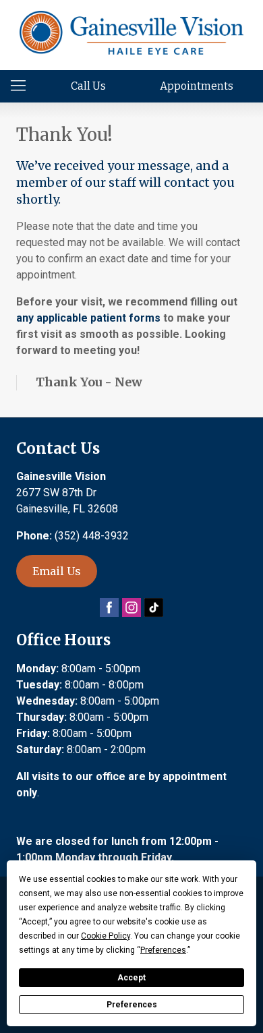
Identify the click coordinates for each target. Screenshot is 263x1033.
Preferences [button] (163, 950)
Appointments (196, 86)
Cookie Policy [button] (105, 936)
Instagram (131, 607)
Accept (131, 977)
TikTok (153, 607)
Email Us (56, 571)
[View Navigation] (23, 86)
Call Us (88, 86)
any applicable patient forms (88, 318)
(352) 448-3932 (92, 535)
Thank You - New (89, 382)
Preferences (132, 1004)
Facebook (109, 607)
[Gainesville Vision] (131, 33)
